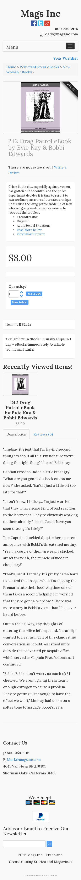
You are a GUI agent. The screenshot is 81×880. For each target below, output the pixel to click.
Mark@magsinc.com (61, 34)
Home (11, 67)
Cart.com (53, 875)
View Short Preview (31, 234)
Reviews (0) (43, 434)
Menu (12, 47)
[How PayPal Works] (40, 816)
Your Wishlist (65, 58)
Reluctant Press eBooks (39, 67)
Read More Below (29, 230)
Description (16, 434)
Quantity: (17, 286)
